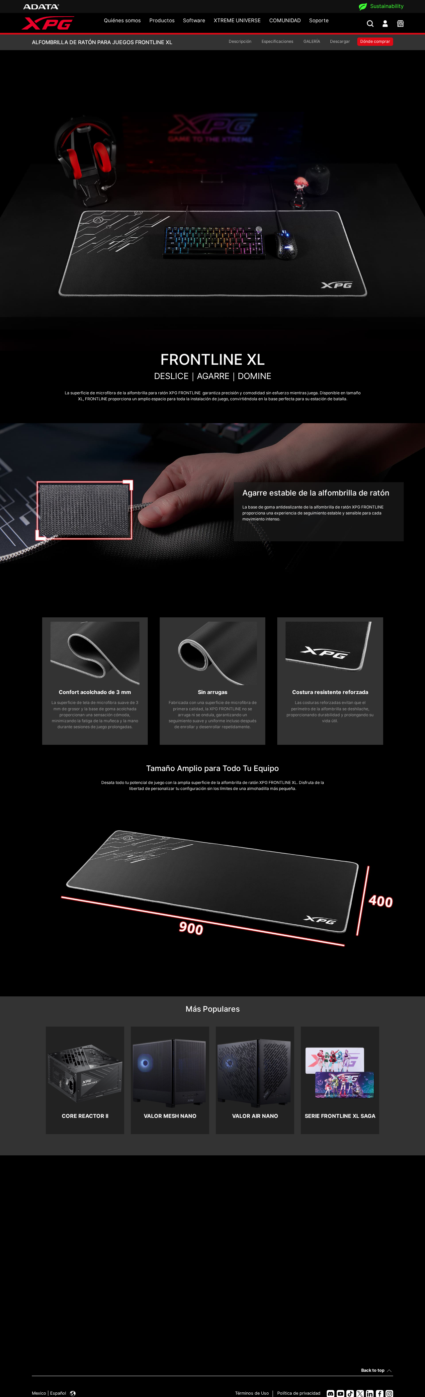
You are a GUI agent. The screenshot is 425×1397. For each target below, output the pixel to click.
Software (194, 20)
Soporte (319, 20)
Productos (162, 20)
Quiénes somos (122, 20)
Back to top (372, 1370)
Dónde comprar (375, 41)
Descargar (340, 41)
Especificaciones (277, 41)
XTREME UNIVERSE (237, 20)
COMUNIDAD (285, 20)
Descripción (240, 41)
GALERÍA (311, 41)
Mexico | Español (49, 1393)
